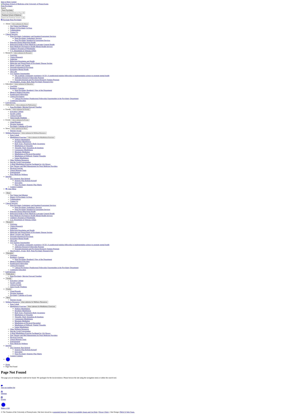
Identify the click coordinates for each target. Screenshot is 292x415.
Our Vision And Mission (19, 26)
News (8, 297)
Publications (10, 274)
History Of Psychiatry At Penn (21, 28)
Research (9, 222)
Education (9, 253)
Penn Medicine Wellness (19, 174)
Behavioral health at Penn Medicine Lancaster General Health (32, 44)
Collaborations (15, 30)
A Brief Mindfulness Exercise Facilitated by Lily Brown (30, 164)
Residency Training (17, 88)
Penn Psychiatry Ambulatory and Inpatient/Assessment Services (33, 36)
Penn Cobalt (14, 135)
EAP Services (10, 103)
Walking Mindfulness (22, 140)
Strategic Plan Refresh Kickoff (26, 181)
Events (8, 289)
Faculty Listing (15, 114)
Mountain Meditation (22, 152)
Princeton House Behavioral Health (23, 42)
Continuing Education (18, 101)
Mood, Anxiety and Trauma (20, 65)
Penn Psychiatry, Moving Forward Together (26, 107)
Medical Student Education (20, 92)
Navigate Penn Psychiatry (12, 20)
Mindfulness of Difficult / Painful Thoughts (30, 156)
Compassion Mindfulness (24, 150)
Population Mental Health (19, 69)
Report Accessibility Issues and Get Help (82, 412)
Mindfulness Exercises (18, 137)
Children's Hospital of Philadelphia (22, 49)
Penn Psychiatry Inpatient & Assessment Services (32, 40)
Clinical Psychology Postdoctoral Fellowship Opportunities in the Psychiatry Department (46, 99)
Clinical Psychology (17, 96)
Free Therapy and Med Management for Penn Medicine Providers (33, 166)
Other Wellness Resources (19, 160)
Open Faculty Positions (18, 118)
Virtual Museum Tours (18, 170)
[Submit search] (23, 13)
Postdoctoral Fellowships (19, 94)
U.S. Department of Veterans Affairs (23, 51)
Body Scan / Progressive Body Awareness (30, 144)
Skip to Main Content (8, 2)
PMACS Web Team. (127, 412)
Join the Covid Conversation (20, 162)
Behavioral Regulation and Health (22, 61)
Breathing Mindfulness (23, 142)
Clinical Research (16, 57)
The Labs (13, 72)
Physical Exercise (16, 168)
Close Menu (11, 189)
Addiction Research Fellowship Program (29, 78)
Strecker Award (15, 131)
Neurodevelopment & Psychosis (21, 67)
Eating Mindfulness (22, 158)
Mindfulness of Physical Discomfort (27, 154)
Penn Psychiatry (7, 6)
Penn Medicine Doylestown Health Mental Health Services (31, 47)
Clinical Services (11, 34)
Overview (13, 55)
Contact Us (14, 32)
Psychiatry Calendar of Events (21, 126)
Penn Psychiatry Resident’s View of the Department (33, 90)
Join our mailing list (8, 388)
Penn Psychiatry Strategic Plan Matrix (28, 185)
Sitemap (4, 393)
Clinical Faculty (15, 116)
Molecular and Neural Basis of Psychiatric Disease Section (31, 63)
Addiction (13, 59)
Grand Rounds (15, 122)
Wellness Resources (12, 133)
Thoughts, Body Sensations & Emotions (29, 148)
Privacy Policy (104, 412)
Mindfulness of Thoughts (24, 146)
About (8, 193)
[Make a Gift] (7, 359)
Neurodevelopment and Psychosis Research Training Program (37, 80)
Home (7, 365)
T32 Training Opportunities (20, 74)
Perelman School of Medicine (11, 15)
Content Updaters (16, 187)
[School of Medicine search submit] (23, 17)
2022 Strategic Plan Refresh (20, 179)
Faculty (8, 278)
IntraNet (8, 177)
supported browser (59, 412)
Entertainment (15, 172)
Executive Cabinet (16, 112)
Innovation (18, 183)
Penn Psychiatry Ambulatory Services (28, 38)
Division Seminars (16, 124)
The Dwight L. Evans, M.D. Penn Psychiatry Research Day (31, 82)
